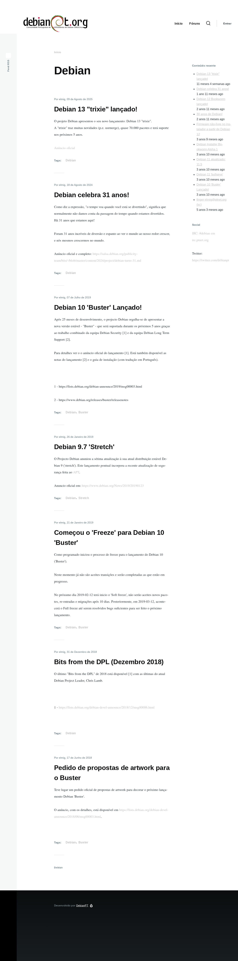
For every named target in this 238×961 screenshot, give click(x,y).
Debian (71, 160)
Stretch (83, 498)
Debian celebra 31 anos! (213, 89)
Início (57, 52)
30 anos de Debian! (209, 114)
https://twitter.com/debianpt (210, 260)
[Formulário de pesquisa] (208, 23)
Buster (83, 412)
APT (76, 472)
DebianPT (103, 23)
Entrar (227, 23)
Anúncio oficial (64, 148)
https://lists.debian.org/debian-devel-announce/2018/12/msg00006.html (107, 707)
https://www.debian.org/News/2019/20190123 (113, 485)
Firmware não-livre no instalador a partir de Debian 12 (214, 129)
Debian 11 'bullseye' (210, 174)
